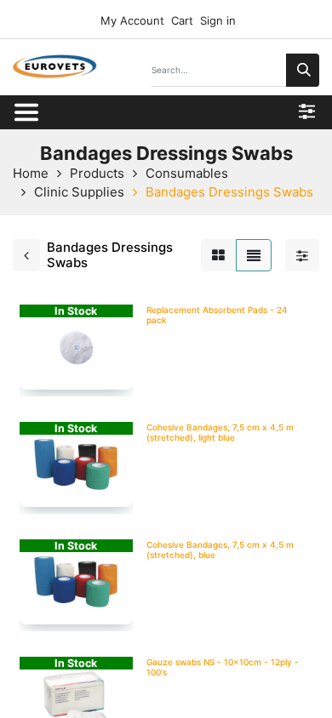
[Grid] (218, 255)
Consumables (187, 173)
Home (31, 173)
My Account (130, 20)
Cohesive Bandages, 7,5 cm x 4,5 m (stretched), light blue (220, 432)
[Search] (302, 70)
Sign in (218, 20)
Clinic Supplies (79, 192)
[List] (254, 255)
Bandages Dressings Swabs (229, 192)
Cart (182, 20)
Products (97, 173)
